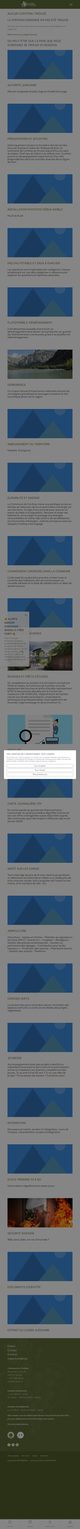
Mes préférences (40, 774)
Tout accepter (40, 766)
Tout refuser (40, 770)
